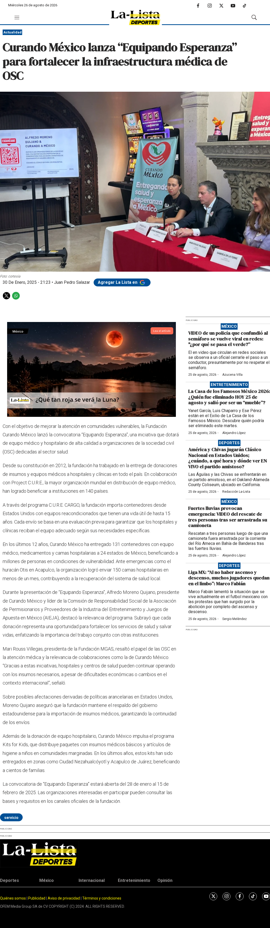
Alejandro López (234, 433)
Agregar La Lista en (118, 282)
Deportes (229, 443)
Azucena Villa (232, 375)
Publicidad (37, 898)
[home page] (135, 17)
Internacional (92, 880)
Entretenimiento (229, 384)
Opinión (164, 880)
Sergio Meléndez (234, 619)
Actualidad (12, 32)
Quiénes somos (13, 898)
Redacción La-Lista (236, 492)
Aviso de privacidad (64, 898)
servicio (11, 817)
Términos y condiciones (101, 898)
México (229, 326)
